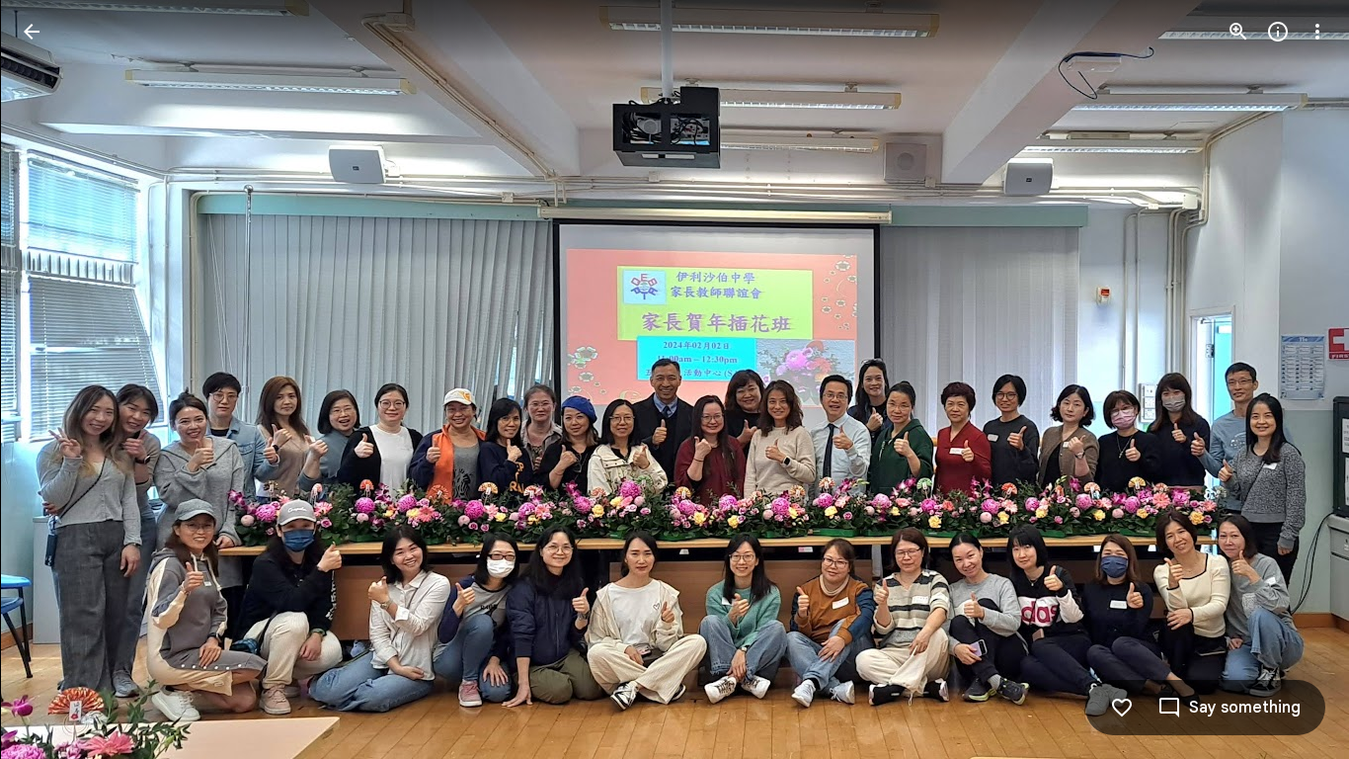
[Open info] (1278, 31)
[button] (55, 379)
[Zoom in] (1238, 31)
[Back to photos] (31, 31)
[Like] (1122, 707)
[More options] (1317, 31)
